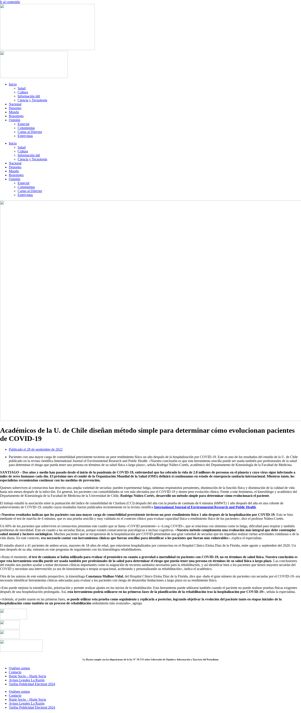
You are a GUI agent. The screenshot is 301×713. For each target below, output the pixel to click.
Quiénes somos (19, 668)
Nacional (15, 104)
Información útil (29, 96)
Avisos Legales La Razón (27, 680)
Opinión (14, 120)
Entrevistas (25, 136)
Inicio (13, 84)
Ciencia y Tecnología (32, 100)
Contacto (15, 672)
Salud (22, 88)
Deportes (15, 108)
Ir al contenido (10, 2)
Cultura (23, 92)
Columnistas (26, 128)
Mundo (14, 112)
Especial (23, 124)
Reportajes (16, 116)
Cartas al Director (30, 132)
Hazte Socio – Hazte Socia (27, 676)
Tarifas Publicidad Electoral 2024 (32, 684)
